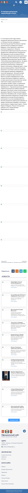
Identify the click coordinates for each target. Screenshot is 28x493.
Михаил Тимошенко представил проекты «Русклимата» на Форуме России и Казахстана (17, 349)
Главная (3, 466)
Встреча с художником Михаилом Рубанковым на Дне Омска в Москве (17, 373)
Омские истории (5, 478)
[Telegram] (24, 431)
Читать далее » (14, 287)
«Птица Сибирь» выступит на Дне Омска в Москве (17, 389)
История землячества (6, 455)
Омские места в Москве (7, 483)
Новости (3, 475)
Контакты (3, 459)
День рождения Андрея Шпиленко (17, 310)
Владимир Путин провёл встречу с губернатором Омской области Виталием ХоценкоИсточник (18, 336)
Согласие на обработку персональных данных (14, 491)
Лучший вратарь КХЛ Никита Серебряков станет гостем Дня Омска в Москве (18, 296)
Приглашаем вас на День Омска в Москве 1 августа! (17, 407)
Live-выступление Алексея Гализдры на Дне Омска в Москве (17, 361)
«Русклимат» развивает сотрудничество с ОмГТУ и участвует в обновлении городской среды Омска (18, 324)
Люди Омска (4, 481)
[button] (26, 2)
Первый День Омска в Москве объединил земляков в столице (16, 283)
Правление (3, 457)
